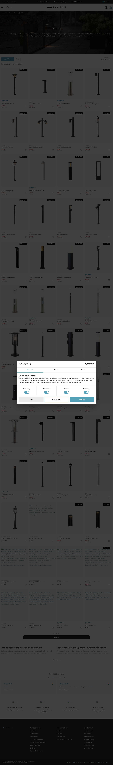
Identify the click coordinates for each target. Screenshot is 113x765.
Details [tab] (56, 370)
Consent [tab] (30, 370)
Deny (31, 399)
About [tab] (83, 370)
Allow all (82, 399)
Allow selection (56, 399)
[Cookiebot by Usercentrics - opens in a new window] (86, 364)
